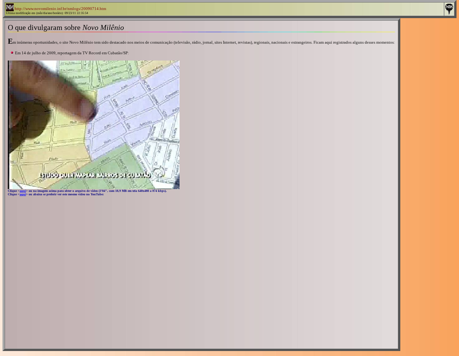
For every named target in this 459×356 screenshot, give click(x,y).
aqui (23, 194)
